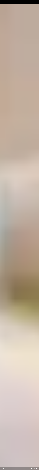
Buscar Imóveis (7, 1)
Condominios (29, 1)
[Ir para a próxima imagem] (4, 468)
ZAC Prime (17, 1)
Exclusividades (34, 1)
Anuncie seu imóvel (23, 1)
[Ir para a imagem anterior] (3, 468)
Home (3, 1)
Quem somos (13, 1)
